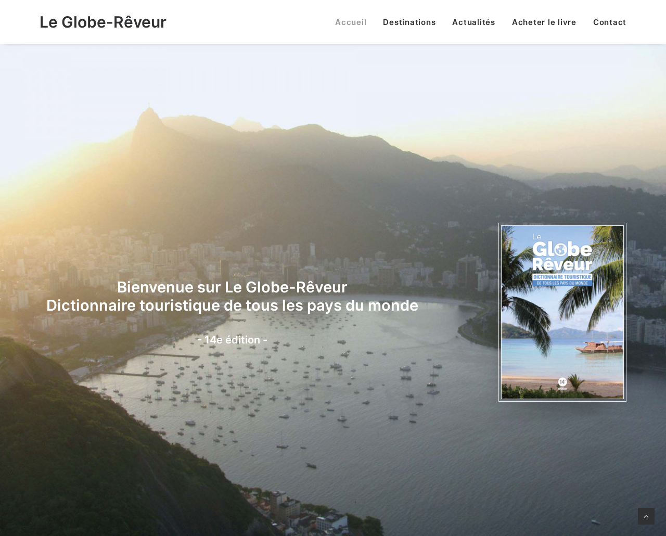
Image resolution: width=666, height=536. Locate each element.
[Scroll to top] (646, 515)
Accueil (350, 22)
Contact (609, 22)
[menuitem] (354, 22)
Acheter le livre (544, 22)
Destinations (409, 22)
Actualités (473, 22)
